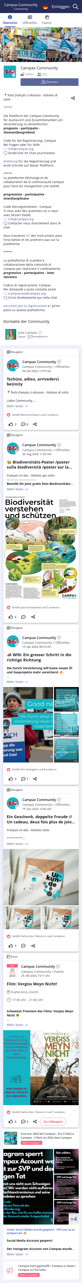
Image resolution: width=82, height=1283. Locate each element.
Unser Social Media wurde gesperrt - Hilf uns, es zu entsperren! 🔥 (41, 1231)
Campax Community (37, 367)
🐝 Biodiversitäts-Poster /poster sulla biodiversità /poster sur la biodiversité (38, 467)
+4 (73, 1219)
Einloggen (61, 6)
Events (59, 971)
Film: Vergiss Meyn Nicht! (32, 983)
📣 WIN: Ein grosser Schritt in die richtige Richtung (39, 657)
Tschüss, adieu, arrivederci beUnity (33, 381)
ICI (28, 236)
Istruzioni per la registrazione (25, 306)
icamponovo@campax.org (27, 293)
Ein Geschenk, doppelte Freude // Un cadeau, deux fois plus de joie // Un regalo (39, 821)
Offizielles (62, 367)
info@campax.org (21, 149)
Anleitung (10, 161)
